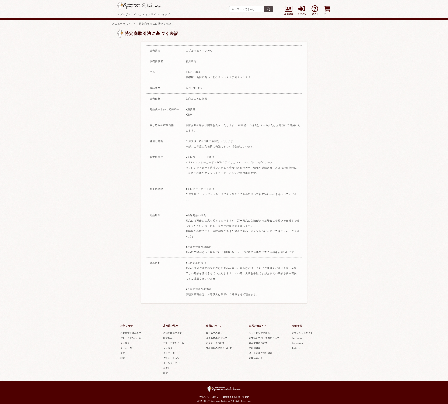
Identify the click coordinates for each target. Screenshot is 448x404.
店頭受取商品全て (172, 333)
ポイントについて (215, 343)
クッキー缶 (126, 348)
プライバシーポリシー (209, 397)
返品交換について (258, 343)
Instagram (298, 343)
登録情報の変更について (219, 348)
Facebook (297, 338)
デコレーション (171, 358)
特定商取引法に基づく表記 (236, 397)
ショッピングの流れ (259, 333)
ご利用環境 (255, 348)
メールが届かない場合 (260, 353)
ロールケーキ (170, 363)
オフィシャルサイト (302, 333)
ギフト (123, 353)
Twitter (296, 348)
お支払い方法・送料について (264, 338)
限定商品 (168, 338)
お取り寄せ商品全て (131, 333)
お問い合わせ (256, 358)
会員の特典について (216, 338)
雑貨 (122, 358)
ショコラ (125, 343)
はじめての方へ (214, 333)
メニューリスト (121, 23)
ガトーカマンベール (131, 338)
